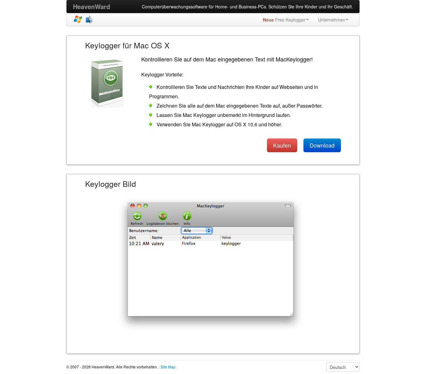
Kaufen (282, 145)
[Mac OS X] (90, 19)
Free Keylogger (284, 20)
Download (322, 145)
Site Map (168, 366)
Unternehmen (331, 20)
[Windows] (78, 19)
